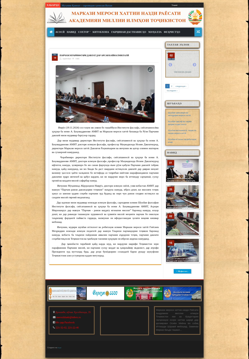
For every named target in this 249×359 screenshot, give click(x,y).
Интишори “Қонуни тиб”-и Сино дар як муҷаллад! (91, 5)
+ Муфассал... (182, 271)
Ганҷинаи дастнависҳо (128, 32)
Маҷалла (155, 32)
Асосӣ (60, 32)
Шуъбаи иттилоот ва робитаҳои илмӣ (182, 140)
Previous (170, 65)
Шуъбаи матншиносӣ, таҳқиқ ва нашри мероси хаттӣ (182, 131)
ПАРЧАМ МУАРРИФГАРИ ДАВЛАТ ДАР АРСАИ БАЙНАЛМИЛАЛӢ (94, 55)
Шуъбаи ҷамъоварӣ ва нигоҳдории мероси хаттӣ (179, 114)
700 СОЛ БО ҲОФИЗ (182, 72)
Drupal (59, 348)
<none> (51, 31)
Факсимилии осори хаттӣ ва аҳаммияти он (181, 233)
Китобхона (101, 32)
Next (194, 65)
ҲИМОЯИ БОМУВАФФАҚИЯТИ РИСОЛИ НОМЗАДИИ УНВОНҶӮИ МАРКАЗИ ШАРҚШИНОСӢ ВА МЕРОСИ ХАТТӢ (181, 182)
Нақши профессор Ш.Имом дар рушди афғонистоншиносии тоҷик (182, 261)
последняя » (172, 90)
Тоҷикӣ (174, 5)
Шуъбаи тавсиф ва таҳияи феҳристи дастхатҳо (180, 122)
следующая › (181, 86)
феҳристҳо (172, 32)
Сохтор (83, 32)
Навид (71, 32)
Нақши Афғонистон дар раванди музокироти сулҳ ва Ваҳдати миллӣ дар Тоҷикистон (181, 208)
